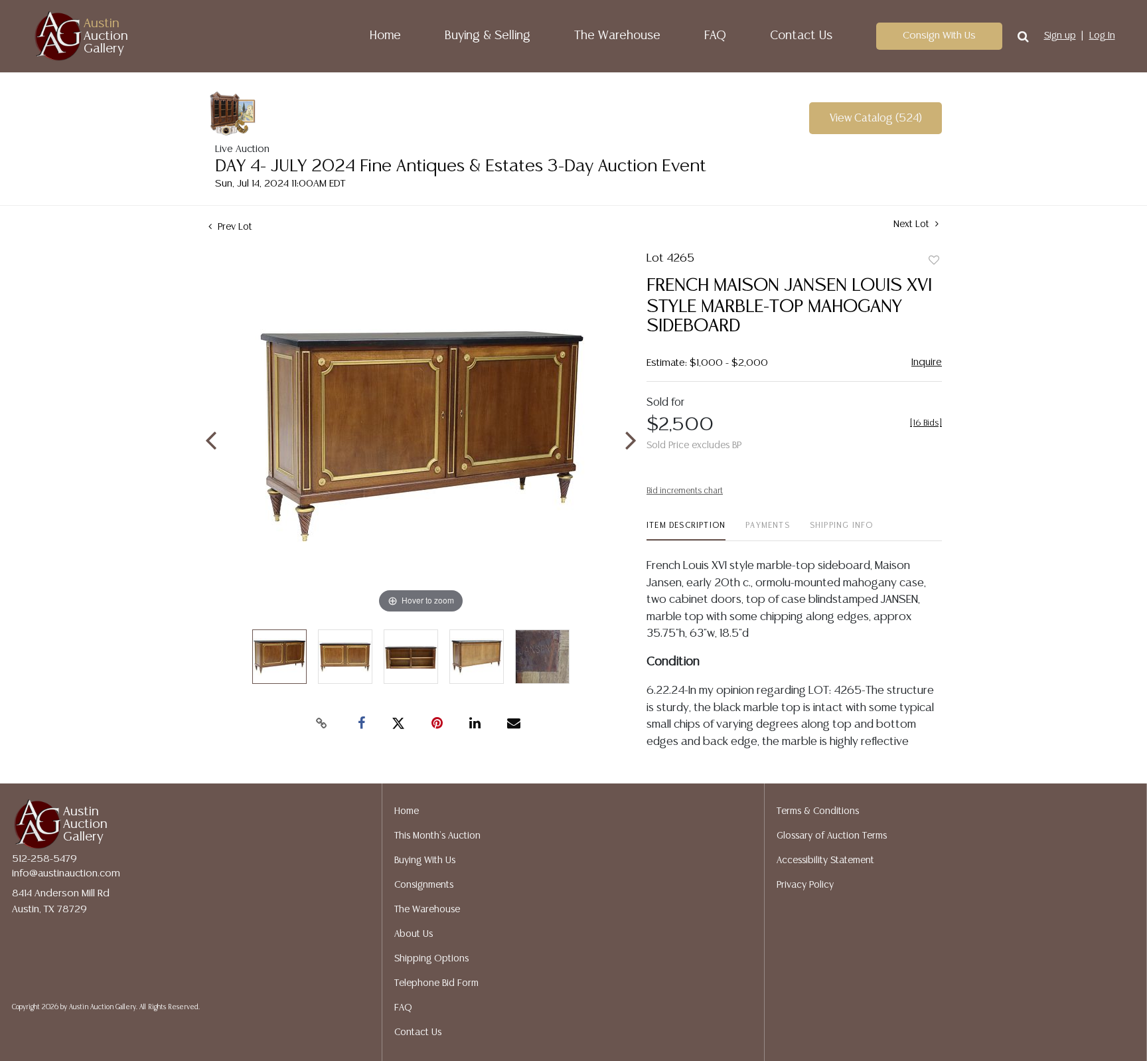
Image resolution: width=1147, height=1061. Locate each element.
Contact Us (801, 36)
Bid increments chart (685, 491)
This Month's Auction (437, 836)
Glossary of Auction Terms (832, 836)
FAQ (715, 36)
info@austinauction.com (66, 873)
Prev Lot (233, 227)
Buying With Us (424, 860)
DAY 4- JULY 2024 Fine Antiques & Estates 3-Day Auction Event (460, 166)
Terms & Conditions (818, 811)
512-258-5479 (44, 859)
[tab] (686, 530)
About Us (413, 934)
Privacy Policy (805, 885)
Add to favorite (934, 261)
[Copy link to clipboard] (321, 724)
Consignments (423, 885)
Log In (1102, 36)
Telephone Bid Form (436, 983)
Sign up (1060, 36)
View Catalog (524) (876, 118)
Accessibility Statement (825, 860)
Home (385, 36)
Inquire (926, 362)
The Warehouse (617, 36)
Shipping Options (431, 958)
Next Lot (912, 224)
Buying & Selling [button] (487, 36)
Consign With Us (939, 36)
